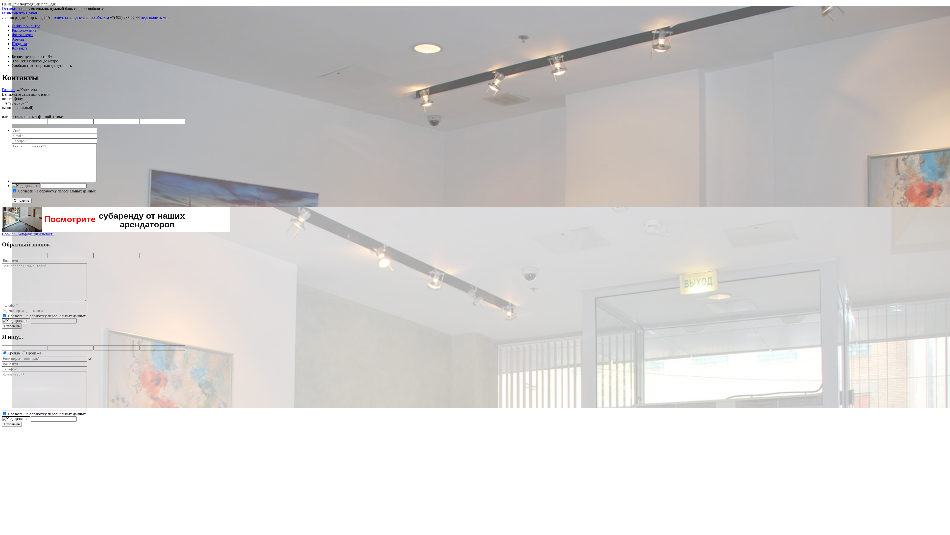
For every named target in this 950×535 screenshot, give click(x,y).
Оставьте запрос (15, 8)
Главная (8, 90)
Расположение (24, 30)
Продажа (19, 44)
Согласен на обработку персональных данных (57, 191)
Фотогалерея (22, 35)
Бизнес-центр (19, 13)
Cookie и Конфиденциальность (28, 234)
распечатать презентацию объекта (80, 17)
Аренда (18, 39)
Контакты (20, 48)
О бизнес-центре (26, 26)
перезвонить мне (155, 17)
